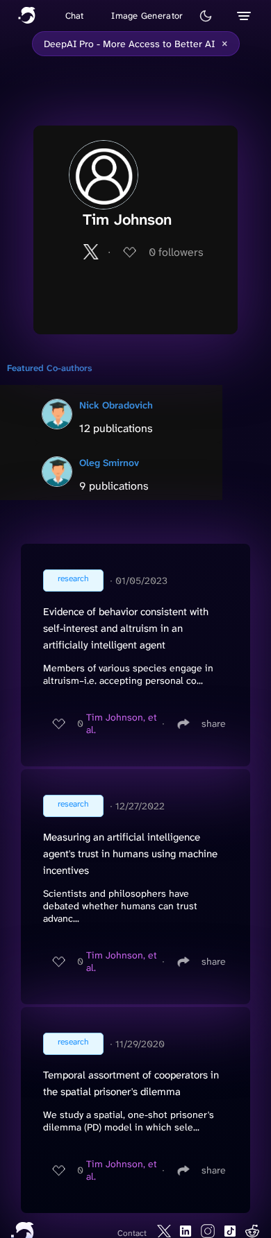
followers (176, 252)
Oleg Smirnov (109, 462)
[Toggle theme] (206, 16)
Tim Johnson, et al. (121, 723)
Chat (74, 16)
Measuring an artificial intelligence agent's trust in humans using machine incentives (130, 853)
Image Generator (147, 16)
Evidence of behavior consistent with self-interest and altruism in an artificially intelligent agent (125, 628)
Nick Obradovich (116, 405)
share (214, 723)
